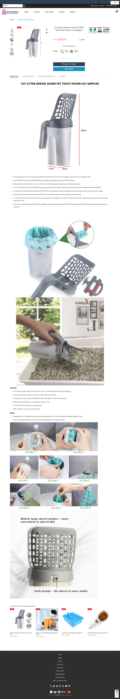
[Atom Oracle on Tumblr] (63, 686)
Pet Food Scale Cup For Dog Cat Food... (98, 633)
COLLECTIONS (49, 12)
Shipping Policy (60, 674)
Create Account (112, 6)
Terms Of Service (60, 677)
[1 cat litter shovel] (62, 51)
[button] (19, 43)
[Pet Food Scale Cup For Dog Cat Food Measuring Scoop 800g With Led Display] (99, 619)
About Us (60, 664)
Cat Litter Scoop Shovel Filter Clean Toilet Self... (20, 633)
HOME (26, 12)
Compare (95, 6)
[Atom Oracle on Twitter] (54, 686)
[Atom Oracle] (10, 12)
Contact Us (60, 668)
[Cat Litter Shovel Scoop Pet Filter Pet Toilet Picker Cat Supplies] (33, 43)
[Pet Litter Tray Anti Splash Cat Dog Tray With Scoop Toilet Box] (73, 619)
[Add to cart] (30, 624)
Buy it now (69, 69)
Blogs (60, 658)
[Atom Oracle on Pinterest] (57, 686)
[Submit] (24, 5)
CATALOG (37, 12)
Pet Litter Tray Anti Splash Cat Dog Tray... (72, 633)
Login (103, 6)
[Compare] (46, 29)
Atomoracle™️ (58, 695)
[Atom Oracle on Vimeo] (69, 686)
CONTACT (73, 12)
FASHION (61, 12)
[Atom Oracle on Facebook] (51, 686)
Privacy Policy (60, 671)
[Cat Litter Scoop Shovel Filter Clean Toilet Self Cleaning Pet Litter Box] (21, 619)
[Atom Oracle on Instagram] (60, 686)
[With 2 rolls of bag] (66, 51)
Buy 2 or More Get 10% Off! (24, 2)
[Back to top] (117, 696)
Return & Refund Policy (60, 681)
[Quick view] (30, 617)
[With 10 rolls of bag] (76, 51)
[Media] (46, 32)
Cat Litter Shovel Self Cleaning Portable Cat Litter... (47, 633)
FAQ (60, 654)
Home (60, 661)
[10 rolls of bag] (71, 51)
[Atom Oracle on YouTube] (66, 686)
